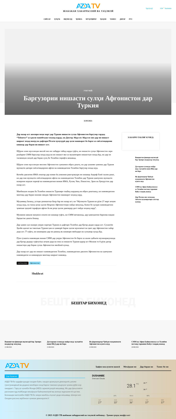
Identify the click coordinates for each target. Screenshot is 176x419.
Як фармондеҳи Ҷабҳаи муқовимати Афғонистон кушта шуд (144, 179)
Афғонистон (35, 263)
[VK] (154, 143)
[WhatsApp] (34, 8)
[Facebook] (7, 8)
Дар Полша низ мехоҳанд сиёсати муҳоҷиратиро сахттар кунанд (147, 199)
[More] (165, 143)
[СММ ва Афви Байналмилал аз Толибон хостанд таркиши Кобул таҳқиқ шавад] (127, 189)
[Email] (160, 143)
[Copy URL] (127, 143)
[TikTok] (23, 8)
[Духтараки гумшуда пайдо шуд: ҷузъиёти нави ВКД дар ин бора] (127, 169)
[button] (152, 8)
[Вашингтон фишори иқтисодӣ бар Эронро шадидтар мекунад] (127, 159)
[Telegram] (17, 8)
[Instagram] (12, 8)
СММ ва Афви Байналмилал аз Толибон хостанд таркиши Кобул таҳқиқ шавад (146, 189)
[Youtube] (39, 8)
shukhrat (37, 273)
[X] (28, 8)
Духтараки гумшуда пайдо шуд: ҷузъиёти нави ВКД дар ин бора (146, 169)
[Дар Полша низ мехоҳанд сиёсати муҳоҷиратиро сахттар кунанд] (127, 199)
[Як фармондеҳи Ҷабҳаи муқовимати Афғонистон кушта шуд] (127, 179)
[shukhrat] (22, 273)
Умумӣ (88, 91)
